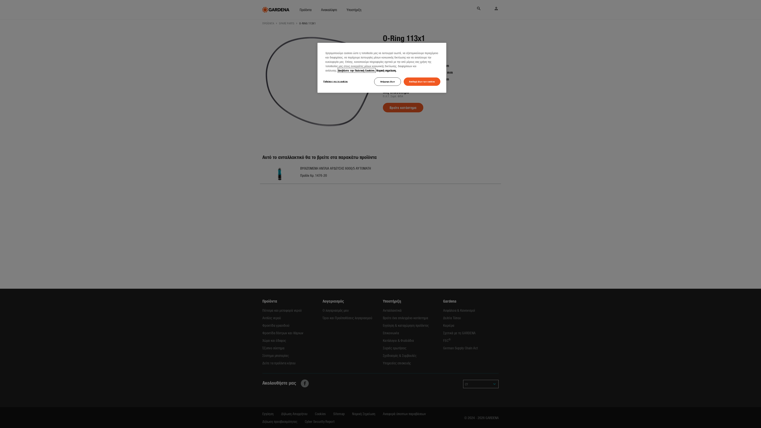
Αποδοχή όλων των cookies (422, 81)
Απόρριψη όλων (387, 81)
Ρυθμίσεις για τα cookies (335, 81)
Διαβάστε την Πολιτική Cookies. (356, 70)
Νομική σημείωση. (386, 70)
